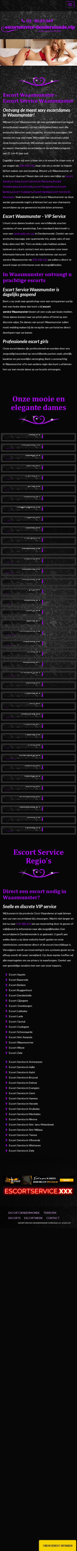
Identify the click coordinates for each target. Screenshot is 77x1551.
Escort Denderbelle (20, 995)
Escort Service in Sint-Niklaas (26, 1129)
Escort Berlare (17, 984)
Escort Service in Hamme (23, 1098)
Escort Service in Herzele (23, 1103)
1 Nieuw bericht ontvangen (57, 1545)
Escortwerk (33, 1217)
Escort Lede (26, 186)
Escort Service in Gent (22, 1093)
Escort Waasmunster (21, 1042)
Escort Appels (17, 974)
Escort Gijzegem (18, 1000)
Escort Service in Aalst (22, 1072)
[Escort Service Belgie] (38, 1190)
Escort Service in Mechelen (25, 1114)
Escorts (14, 1217)
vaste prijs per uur (24, 233)
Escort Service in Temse (23, 1134)
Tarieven (49, 1212)
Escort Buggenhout (45, 186)
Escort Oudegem (22, 191)
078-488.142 (26, 165)
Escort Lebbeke (18, 1011)
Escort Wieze (16, 1047)
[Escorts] (38, 1179)
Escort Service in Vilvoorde (36, 181)
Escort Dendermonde (24, 1212)
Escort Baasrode (18, 979)
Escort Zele (15, 1052)
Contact (53, 1217)
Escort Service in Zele (21, 1150)
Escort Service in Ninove (23, 1119)
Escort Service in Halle (22, 1067)
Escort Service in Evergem (24, 1087)
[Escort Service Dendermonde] (38, 28)
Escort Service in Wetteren (25, 1145)
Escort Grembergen (20, 1005)
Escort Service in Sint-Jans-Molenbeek (31, 1124)
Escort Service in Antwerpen (25, 1061)
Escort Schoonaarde (21, 1032)
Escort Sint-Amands (20, 1037)
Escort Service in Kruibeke (24, 1108)
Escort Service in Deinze (23, 1082)
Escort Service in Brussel (23, 1077)
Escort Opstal (41, 191)
